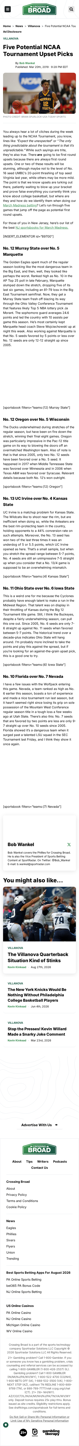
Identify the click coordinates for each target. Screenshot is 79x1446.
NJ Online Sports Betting (24, 1292)
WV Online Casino (19, 1331)
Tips (29, 1161)
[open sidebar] (8, 9)
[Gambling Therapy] (51, 1432)
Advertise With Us (36, 1125)
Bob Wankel (27, 63)
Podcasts (60, 1161)
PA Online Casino (18, 1313)
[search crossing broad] (71, 9)
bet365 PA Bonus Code (23, 1286)
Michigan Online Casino (23, 1325)
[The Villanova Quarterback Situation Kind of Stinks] (39, 914)
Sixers (10, 1240)
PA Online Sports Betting (23, 1279)
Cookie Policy (16, 1207)
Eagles (11, 1228)
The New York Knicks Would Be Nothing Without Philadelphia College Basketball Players (37, 995)
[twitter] (69, 844)
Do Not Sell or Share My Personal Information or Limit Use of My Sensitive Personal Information (39, 1418)
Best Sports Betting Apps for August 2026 (38, 1272)
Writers (43, 1161)
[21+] (23, 1432)
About (16, 1161)
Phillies (11, 1234)
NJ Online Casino (18, 1319)
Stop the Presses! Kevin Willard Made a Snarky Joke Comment (37, 1032)
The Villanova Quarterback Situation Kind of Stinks (38, 957)
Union (10, 1252)
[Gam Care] (35, 1432)
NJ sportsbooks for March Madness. (42, 227)
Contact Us (39, 1168)
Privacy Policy (16, 1195)
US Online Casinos (20, 1306)
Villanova (10, 38)
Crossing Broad (18, 1182)
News (10, 1221)
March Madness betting (20, 205)
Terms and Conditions (22, 1201)
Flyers (10, 1246)
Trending (12, 1258)
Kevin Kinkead (17, 967)
